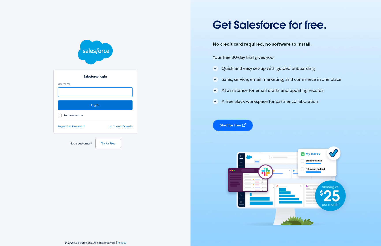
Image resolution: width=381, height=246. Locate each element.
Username (64, 84)
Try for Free (108, 143)
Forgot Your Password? (71, 126)
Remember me (73, 115)
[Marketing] (285, 123)
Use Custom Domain (120, 126)
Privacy (122, 242)
